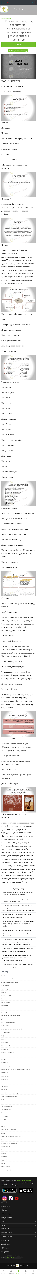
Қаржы (3, 1153)
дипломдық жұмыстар (16, 1183)
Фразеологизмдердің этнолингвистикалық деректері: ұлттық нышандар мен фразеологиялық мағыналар (17, 957)
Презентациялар (6, 18)
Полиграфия (5, 1076)
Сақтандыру (5, 1089)
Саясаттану (4, 1086)
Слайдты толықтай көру (19, 51)
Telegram (6, 1248)
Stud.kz (18, 9)
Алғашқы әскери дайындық (9, 982)
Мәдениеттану (5, 1066)
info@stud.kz (10, 1257)
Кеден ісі (3, 1039)
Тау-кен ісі (4, 1113)
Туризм (3, 1119)
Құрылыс (4, 1156)
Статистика (4, 1103)
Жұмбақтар (5, 1240)
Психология (4, 1079)
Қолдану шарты (6, 1218)
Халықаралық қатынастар (9, 1130)
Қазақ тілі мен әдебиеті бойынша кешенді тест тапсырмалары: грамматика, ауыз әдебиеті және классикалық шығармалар (17, 942)
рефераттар (21, 1181)
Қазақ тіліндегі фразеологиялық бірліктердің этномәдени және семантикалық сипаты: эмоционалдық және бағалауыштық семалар (18, 908)
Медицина (4, 1049)
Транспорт (4, 1116)
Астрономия (5, 985)
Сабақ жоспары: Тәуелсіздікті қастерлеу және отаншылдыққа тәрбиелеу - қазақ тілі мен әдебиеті (17, 923)
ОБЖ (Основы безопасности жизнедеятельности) (15, 1069)
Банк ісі (3, 992)
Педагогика (4, 1072)
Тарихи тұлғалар (6, 1109)
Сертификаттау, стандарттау (9, 1093)
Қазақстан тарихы (6, 1150)
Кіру (33, 2)
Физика (3, 1123)
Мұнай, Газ (4, 1059)
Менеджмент (5, 1056)
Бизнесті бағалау (6, 995)
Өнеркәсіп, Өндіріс (6, 1170)
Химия (3, 1133)
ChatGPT (4, 1210)
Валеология (4, 1005)
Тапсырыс (5, 2)
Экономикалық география (9, 1143)
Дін (2, 1019)
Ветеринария (5, 1009)
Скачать (19, 44)
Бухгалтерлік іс (5, 1002)
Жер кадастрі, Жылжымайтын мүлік (11, 1029)
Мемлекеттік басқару (7, 1052)
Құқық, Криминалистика (8, 1160)
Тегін (3, 1225)
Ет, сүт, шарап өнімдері (8, 1022)
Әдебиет (3, 1163)
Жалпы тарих (5, 1026)
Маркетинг (4, 1042)
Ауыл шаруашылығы (7, 989)
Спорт (3, 1099)
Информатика (5, 1036)
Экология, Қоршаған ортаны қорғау (12, 1136)
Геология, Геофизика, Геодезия (10, 1015)
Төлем (3, 1221)
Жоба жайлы (5, 1206)
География (4, 1012)
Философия (4, 1126)
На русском (5, 1252)
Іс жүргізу (4, 975)
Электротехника (6, 1146)
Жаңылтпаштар (6, 1236)
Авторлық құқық (6, 1214)
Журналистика (5, 1032)
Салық (3, 1083)
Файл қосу (6, 1244)
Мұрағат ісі (4, 1062)
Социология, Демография (9, 1096)
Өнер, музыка (5, 1166)
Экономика (4, 1140)
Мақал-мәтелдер (6, 1232)
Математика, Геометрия (8, 1046)
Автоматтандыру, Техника (9, 979)
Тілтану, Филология (7, 1106)
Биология (4, 999)
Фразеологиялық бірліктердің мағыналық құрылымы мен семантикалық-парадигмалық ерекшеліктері (18, 932)
